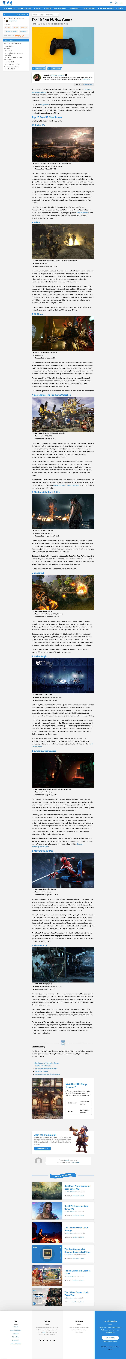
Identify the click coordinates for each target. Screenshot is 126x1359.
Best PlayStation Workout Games (46, 1068)
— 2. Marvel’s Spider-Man (11, 66)
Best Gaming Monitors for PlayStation (47, 1074)
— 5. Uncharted (8, 59)
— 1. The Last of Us (9, 69)
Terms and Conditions (15, 1344)
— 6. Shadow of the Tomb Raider (13, 57)
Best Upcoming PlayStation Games (47, 1063)
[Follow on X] (40, 1340)
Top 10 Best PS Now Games (12, 44)
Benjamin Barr (88, 84)
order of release (82, 213)
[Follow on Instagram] (47, 1340)
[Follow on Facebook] (43, 1340)
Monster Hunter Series (106, 8)
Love (8, 28)
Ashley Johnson (12, 21)
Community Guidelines (15, 1330)
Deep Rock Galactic (25, 8)
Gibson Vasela (70, 1233)
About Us (16, 1326)
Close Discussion (42, 1148)
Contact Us (15, 1333)
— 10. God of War (9, 46)
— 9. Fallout (7, 48)
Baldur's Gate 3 (10, 8)
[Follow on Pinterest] (54, 1340)
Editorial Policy (15, 1337)
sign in (67, 1160)
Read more (86, 79)
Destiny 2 (38, 8)
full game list (44, 105)
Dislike (25, 28)
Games (42, 15)
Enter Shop (72, 1103)
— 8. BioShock (8, 51)
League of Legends (89, 8)
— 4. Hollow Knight (9, 62)
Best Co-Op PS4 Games (43, 1066)
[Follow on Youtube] (50, 1340)
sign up (43, 1332)
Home (35, 15)
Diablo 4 (48, 8)
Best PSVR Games (41, 1071)
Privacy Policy (15, 1340)
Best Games (49, 15)
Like (17, 28)
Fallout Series (61, 8)
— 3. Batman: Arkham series (12, 64)
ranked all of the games (66, 485)
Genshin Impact (75, 8)
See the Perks (110, 1338)
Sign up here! (75, 1162)
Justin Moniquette (71, 1191)
